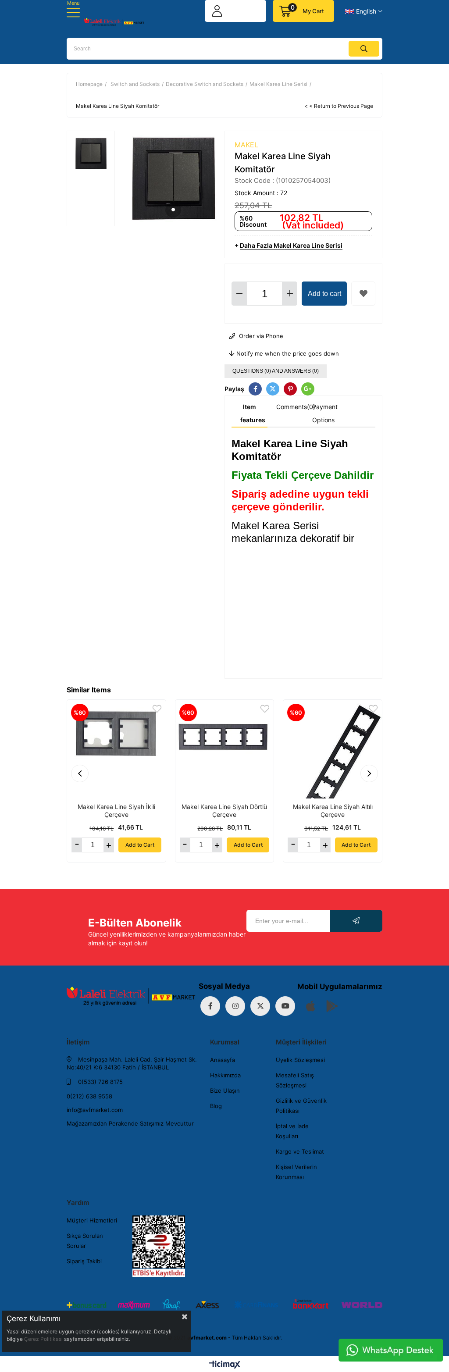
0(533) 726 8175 (99, 1081)
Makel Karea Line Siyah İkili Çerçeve (116, 810)
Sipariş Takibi (84, 1261)
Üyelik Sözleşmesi (300, 1059)
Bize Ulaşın (225, 1090)
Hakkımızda (225, 1075)
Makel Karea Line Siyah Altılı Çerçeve (333, 810)
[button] (173, 209)
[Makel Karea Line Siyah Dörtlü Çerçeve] (224, 749)
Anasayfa (222, 1059)
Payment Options (325, 413)
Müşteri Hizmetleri (92, 1220)
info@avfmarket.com (95, 1109)
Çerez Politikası (43, 1339)
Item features (252, 413)
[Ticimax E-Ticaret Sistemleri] (224, 1365)
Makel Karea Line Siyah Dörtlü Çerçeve (224, 810)
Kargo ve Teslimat (300, 1151)
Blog (216, 1105)
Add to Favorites (157, 708)
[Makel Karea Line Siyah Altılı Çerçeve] (332, 749)
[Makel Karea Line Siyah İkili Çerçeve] (116, 749)
